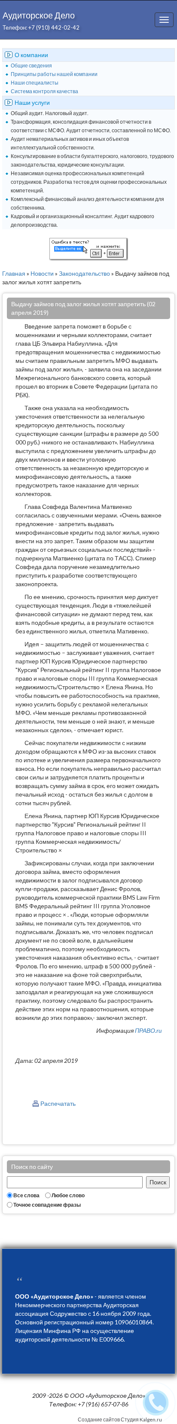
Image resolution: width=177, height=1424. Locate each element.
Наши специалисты (34, 82)
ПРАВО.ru (148, 1030)
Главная (13, 273)
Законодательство (84, 273)
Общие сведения (31, 65)
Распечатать (58, 1103)
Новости (42, 273)
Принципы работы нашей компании (54, 74)
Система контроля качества (44, 91)
